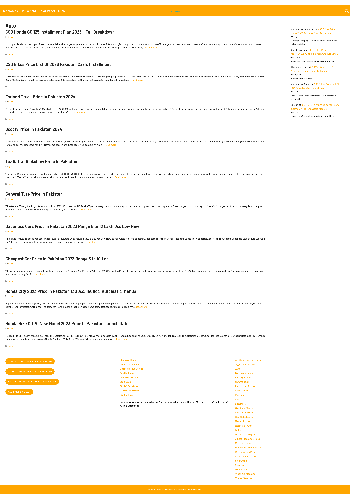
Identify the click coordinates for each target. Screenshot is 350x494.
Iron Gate (125, 381)
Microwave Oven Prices (248, 447)
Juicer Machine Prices (247, 438)
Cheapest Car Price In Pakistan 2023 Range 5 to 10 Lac (57, 258)
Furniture (240, 403)
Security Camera (129, 364)
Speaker (239, 465)
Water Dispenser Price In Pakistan (30, 361)
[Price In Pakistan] (176, 10)
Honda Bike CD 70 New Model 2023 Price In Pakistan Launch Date (67, 323)
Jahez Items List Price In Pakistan (30, 371)
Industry (240, 430)
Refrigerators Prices (246, 451)
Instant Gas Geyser (245, 434)
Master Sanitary (129, 390)
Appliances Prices (245, 364)
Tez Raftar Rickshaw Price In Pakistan (41, 161)
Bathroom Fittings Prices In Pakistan (32, 381)
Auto (61, 11)
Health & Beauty (244, 416)
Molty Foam (127, 373)
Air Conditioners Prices (248, 359)
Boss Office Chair (130, 377)
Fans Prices (241, 390)
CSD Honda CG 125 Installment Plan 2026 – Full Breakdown (60, 31)
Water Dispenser (244, 478)
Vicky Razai (127, 395)
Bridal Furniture (129, 386)
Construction (242, 381)
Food (237, 399)
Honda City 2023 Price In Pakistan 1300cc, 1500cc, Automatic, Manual (71, 291)
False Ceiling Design (131, 368)
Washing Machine (245, 473)
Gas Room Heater (244, 408)
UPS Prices (241, 469)
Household (28, 11)
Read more (151, 47)
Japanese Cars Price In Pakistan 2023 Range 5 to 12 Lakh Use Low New (72, 226)
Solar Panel (47, 11)
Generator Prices (244, 412)
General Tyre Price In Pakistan (34, 194)
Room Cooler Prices (245, 456)
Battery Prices (243, 377)
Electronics (9, 11)
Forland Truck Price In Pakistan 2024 (40, 96)
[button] (347, 10)
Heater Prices (242, 421)
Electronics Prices (245, 386)
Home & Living (243, 425)
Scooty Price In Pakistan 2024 (33, 129)
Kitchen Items (243, 443)
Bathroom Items (244, 373)
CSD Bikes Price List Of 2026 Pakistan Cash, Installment (58, 64)
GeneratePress (194, 489)
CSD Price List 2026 (19, 391)
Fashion (239, 395)
